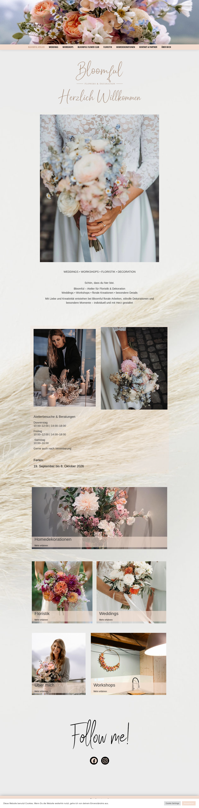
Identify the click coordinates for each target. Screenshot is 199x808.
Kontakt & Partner (148, 47)
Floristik (107, 47)
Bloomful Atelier (36, 47)
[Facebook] (94, 761)
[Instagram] (105, 761)
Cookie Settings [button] (172, 803)
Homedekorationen (125, 47)
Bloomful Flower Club (88, 47)
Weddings (53, 47)
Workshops (68, 47)
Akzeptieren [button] (189, 803)
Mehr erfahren (41, 545)
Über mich (166, 47)
